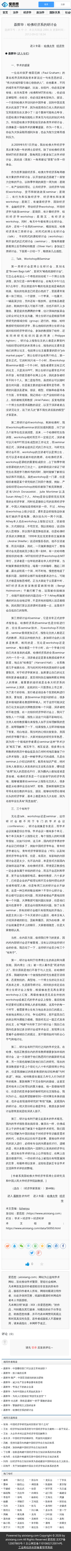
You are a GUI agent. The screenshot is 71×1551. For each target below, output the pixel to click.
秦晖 (5, 1480)
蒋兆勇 (20, 1514)
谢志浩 (34, 1527)
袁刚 (61, 1518)
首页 (5, 12)
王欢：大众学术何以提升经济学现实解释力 (25, 1433)
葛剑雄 (6, 1518)
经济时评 (38, 1218)
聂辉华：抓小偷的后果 (14, 1373)
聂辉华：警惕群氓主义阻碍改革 (19, 1405)
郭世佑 (62, 1501)
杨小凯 (6, 1522)
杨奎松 (34, 1497)
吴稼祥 (34, 1518)
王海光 (48, 1497)
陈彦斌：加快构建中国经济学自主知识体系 (25, 1447)
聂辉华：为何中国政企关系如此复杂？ (23, 1391)
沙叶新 (48, 1514)
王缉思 (34, 1501)
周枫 (5, 1514)
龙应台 (48, 1480)
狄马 (33, 1505)
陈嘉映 (48, 1484)
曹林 (5, 1484)
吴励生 (20, 1522)
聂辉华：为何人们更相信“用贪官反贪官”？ (25, 1396)
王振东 (20, 1505)
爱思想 (11, 5)
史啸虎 (62, 1505)
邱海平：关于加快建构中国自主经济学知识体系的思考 (31, 1465)
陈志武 (20, 1488)
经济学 (27, 12)
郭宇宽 (48, 1488)
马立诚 (62, 1488)
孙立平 (48, 1527)
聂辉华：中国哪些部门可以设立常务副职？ (25, 1368)
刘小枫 (34, 1510)
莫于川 (6, 1527)
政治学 (40, 12)
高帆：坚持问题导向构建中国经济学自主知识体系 (28, 1442)
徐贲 (33, 1488)
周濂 (61, 1497)
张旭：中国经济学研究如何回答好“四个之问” (26, 1424)
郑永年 (34, 1480)
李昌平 (6, 1497)
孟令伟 (48, 1510)
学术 (17, 1218)
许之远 (48, 1518)
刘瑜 (61, 1514)
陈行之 (20, 1480)
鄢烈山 (20, 1484)
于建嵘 (6, 1488)
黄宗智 (62, 1484)
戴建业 (62, 1492)
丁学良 (62, 1480)
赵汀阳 (48, 1492)
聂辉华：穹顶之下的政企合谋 (18, 1386)
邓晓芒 (20, 1501)
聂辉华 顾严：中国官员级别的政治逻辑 (23, 1377)
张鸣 (19, 1497)
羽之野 (20, 1527)
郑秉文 (62, 1522)
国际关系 (55, 12)
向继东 (34, 1492)
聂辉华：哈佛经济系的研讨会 (18, 1409)
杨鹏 (5, 1501)
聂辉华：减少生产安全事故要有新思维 (23, 1382)
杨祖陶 (6, 1492)
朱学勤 (34, 1522)
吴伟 (33, 1514)
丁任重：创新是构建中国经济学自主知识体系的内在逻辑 (32, 1452)
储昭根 (20, 1518)
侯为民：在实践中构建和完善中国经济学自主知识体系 (31, 1456)
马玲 (5, 1505)
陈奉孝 (48, 1501)
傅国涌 (34, 1484)
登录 (34, 1347)
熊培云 (6, 1510)
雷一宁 (62, 1510)
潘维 (47, 1522)
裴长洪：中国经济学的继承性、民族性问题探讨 (27, 1438)
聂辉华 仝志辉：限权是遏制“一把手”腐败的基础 (27, 1400)
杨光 (61, 1527)
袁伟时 (48, 1505)
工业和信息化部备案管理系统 (35, 1547)
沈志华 (20, 1492)
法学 (15, 12)
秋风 (19, 1510)
